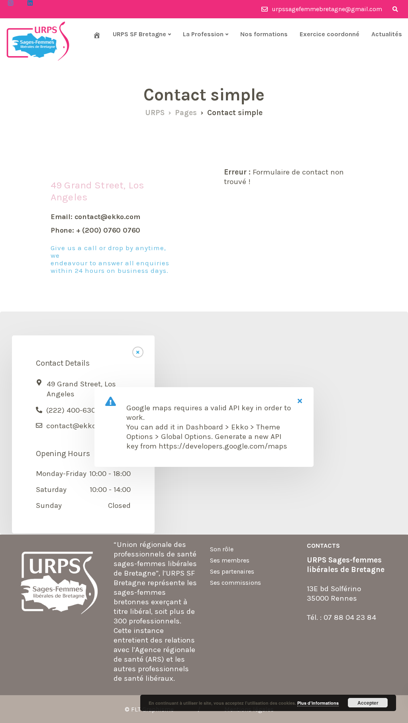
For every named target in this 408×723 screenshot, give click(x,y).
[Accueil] (97, 35)
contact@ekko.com (79, 425)
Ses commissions (235, 582)
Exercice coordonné (329, 34)
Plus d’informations (318, 703)
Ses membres (229, 560)
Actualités (386, 34)
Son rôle (221, 549)
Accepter (368, 702)
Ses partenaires (232, 571)
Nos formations (264, 34)
